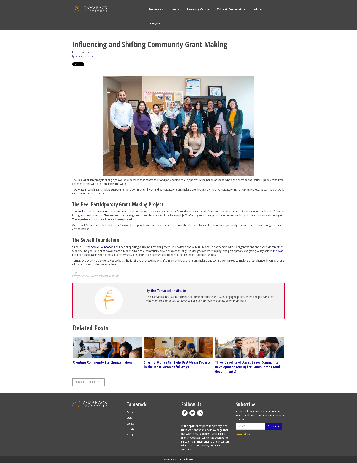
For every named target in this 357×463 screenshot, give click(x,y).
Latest (130, 417)
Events (130, 423)
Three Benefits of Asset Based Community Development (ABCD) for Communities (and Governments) (247, 367)
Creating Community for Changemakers (103, 362)
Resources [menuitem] (156, 9)
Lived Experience (91, 276)
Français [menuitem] (154, 23)
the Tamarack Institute (168, 290)
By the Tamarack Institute (82, 56)
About (130, 435)
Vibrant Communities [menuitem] (232, 9)
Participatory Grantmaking (108, 276)
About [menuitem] (258, 9)
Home (130, 411)
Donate (130, 429)
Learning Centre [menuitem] (198, 9)
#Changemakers (78, 276)
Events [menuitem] (175, 9)
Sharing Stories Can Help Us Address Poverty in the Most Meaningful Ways (177, 364)
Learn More (243, 434)
